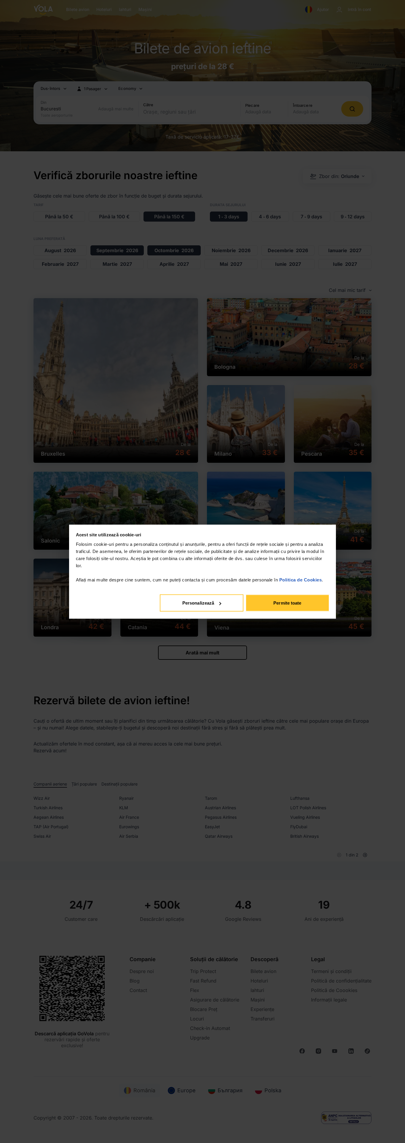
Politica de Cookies (300, 579)
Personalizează (198, 602)
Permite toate (287, 602)
